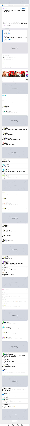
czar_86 (4, 56)
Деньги (7, 100)
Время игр (7, 262)
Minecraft (7, 332)
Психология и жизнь (8, 138)
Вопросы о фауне (8, 327)
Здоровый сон (8, 230)
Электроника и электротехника (9, 56)
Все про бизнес (8, 95)
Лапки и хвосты (8, 59)
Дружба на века (8, 235)
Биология (7, 322)
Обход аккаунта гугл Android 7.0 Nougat (10, 57)
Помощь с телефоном (7, 67)
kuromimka (5, 59)
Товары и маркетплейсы (9, 354)
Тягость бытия (8, 388)
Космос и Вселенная (9, 240)
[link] (8, 76)
